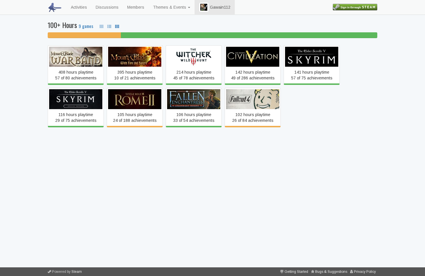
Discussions (107, 7)
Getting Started (296, 272)
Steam (76, 272)
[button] (204, 7)
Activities (79, 7)
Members (135, 7)
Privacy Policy (365, 272)
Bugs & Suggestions (331, 272)
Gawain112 (219, 7)
